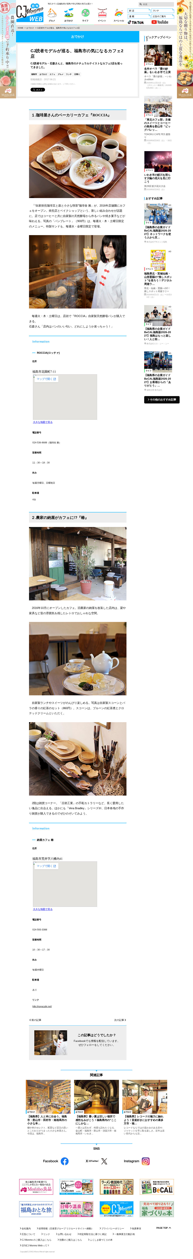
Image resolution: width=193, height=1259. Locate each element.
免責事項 (136, 1228)
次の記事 (119, 1020)
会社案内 (26, 1228)
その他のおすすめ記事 (163, 399)
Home (20, 28)
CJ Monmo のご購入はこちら (36, 1240)
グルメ (61, 74)
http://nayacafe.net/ (42, 1006)
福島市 (34, 74)
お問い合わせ (64, 1234)
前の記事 (36, 1020)
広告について (28, 1234)
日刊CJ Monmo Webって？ (35, 1245)
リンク (46, 1234)
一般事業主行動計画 (124, 1234)
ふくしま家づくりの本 (101, 1240)
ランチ (69, 74)
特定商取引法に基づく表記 (92, 1234)
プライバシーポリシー (112, 1228)
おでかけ (30, 28)
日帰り (77, 74)
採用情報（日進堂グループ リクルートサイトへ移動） (66, 1228)
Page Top (162, 1228)
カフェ (52, 74)
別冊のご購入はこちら (70, 1240)
